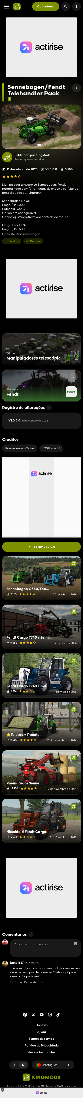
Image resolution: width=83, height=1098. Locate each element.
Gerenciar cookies (41, 1052)
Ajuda (41, 1032)
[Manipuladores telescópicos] (69, 357)
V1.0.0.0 (28, 420)
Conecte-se (45, 6)
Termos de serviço (41, 1039)
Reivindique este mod (27, 159)
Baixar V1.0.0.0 (44, 547)
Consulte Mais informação (21, 234)
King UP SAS (54, 1086)
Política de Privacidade (42, 1045)
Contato (42, 1025)
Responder (30, 982)
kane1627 (17, 963)
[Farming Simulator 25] (9, 99)
